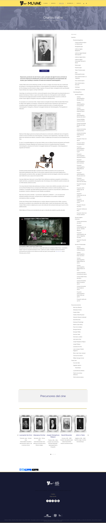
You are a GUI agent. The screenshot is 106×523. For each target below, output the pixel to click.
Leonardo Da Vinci (77, 346)
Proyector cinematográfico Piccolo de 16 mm (81, 174)
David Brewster (76, 319)
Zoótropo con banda (80, 89)
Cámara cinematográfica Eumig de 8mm (80, 104)
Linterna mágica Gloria (80, 57)
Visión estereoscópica (78, 377)
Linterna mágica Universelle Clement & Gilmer (80, 61)
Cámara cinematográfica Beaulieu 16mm (80, 98)
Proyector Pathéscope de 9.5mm (80, 201)
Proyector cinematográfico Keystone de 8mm (81, 156)
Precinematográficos (78, 40)
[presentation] (18, 435)
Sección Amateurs (79, 94)
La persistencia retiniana (78, 370)
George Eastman (77, 329)
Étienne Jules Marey (78, 324)
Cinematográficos (77, 92)
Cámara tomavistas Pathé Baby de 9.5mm (81, 135)
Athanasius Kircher (77, 309)
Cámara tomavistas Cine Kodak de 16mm (81, 288)
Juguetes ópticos (77, 365)
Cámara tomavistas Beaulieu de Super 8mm (81, 125)
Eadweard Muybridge (78, 322)
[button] (51, 454)
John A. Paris (80, 435)
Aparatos (73, 37)
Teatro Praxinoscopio (80, 70)
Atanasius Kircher (39, 435)
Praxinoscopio (78, 67)
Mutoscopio (78, 65)
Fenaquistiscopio (79, 46)
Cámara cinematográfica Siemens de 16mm (81, 115)
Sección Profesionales (80, 244)
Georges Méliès (77, 332)
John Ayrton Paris (77, 339)
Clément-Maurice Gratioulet (79, 317)
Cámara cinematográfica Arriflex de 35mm (81, 248)
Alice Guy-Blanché (77, 307)
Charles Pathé (76, 312)
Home (41, 20)
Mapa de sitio (53, 496)
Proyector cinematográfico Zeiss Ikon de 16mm (81, 180)
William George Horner (78, 358)
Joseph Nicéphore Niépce (79, 341)
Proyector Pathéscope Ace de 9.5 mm (81, 195)
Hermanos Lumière (77, 336)
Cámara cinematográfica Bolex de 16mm (80, 254)
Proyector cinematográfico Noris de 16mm (81, 161)
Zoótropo (77, 87)
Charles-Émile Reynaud (78, 314)
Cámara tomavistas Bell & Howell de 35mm (81, 282)
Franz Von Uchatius (77, 327)
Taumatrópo (78, 367)
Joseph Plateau (76, 344)
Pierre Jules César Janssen (79, 353)
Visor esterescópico (79, 80)
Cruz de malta (76, 362)
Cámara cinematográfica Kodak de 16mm (80, 110)
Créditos (53, 494)
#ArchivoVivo (59, 251)
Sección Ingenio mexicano (79, 218)
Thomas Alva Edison (78, 355)
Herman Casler (76, 334)
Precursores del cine (54, 20)
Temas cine (46, 20)
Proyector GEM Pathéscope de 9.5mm (80, 189)
